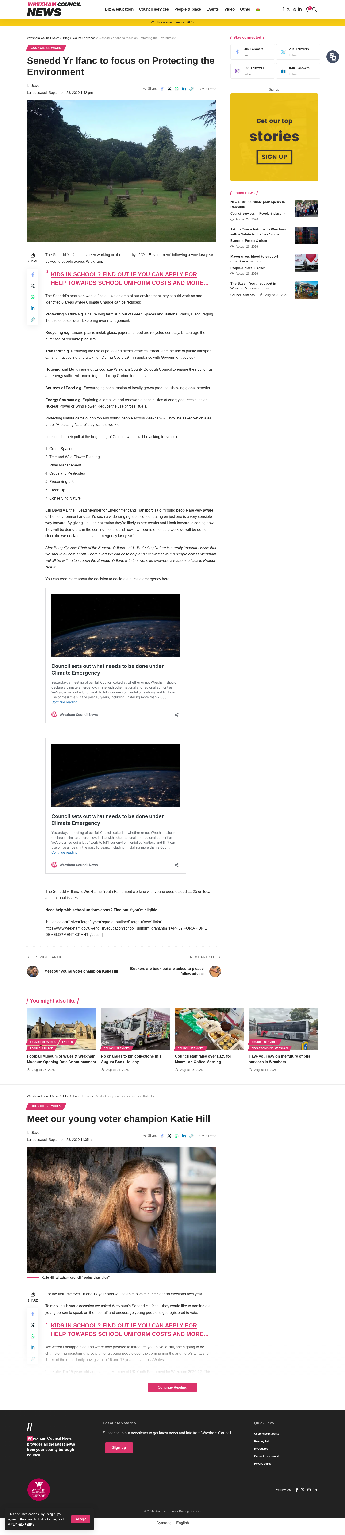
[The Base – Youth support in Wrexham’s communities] (306, 290)
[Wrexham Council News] (54, 9)
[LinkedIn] (300, 9)
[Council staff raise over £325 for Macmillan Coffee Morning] (209, 1029)
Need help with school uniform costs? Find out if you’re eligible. (101, 910)
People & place (270, 213)
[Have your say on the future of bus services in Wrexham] (283, 1029)
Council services (46, 47)
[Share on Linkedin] (184, 88)
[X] (288, 9)
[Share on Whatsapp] (176, 88)
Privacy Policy (23, 1524)
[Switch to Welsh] (258, 9)
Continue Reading (172, 1387)
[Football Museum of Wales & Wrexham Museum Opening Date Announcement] (61, 1029)
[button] (80, 1519)
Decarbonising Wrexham (270, 1048)
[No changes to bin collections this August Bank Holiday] (135, 1029)
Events (235, 240)
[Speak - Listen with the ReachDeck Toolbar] (332, 56)
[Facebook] (283, 9)
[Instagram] (294, 9)
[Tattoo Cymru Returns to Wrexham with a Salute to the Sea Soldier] (306, 235)
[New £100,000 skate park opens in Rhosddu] (306, 208)
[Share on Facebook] (162, 88)
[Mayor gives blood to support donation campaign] (306, 263)
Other (261, 268)
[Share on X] (169, 88)
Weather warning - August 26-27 (172, 22)
